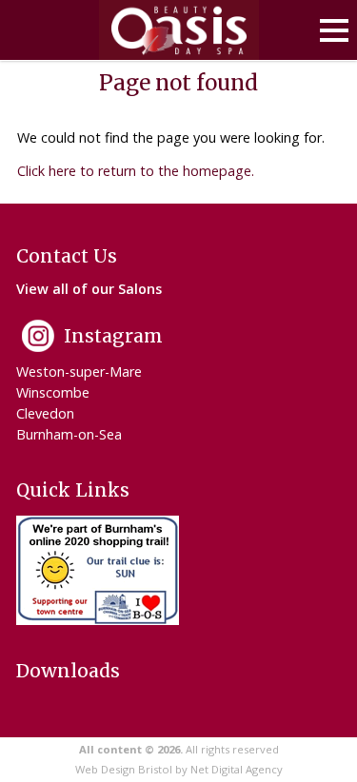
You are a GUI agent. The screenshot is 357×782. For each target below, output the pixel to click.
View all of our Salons (89, 289)
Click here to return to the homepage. (135, 171)
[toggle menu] (334, 30)
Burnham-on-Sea (69, 434)
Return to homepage (179, 30)
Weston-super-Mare (79, 371)
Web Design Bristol (123, 769)
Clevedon (45, 413)
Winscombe (52, 392)
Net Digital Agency (236, 769)
